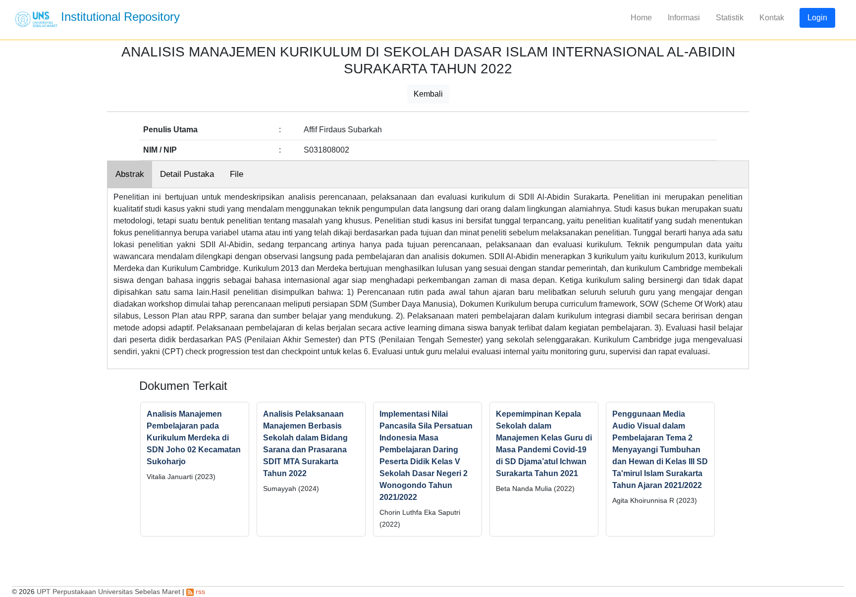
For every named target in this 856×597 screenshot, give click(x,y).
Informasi (684, 17)
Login (817, 17)
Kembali (428, 94)
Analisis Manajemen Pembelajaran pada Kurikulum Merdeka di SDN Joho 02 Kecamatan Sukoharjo (194, 438)
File (236, 174)
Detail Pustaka (187, 174)
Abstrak (129, 174)
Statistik (730, 17)
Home (641, 17)
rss (199, 592)
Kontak (771, 17)
